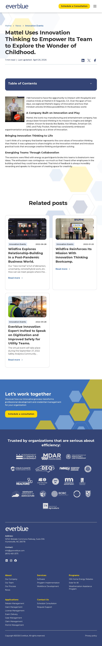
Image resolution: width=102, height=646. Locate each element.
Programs (74, 575)
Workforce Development (48, 586)
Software (41, 579)
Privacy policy (91, 636)
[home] (17, 6)
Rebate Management (14, 603)
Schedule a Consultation (74, 6)
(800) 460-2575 (11, 553)
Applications (11, 599)
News (7, 590)
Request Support (44, 607)
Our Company (11, 579)
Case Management (13, 618)
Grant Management (13, 607)
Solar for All (73, 583)
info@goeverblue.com (15, 550)
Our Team (9, 583)
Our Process (10, 586)
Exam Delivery (11, 614)
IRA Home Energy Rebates (81, 579)
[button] (94, 6)
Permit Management (14, 625)
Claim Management (14, 621)
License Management (14, 611)
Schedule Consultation (47, 603)
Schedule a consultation (21, 414)
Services (41, 575)
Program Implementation (48, 583)
